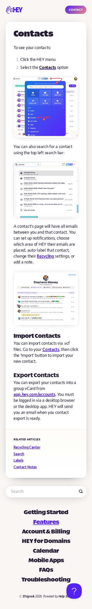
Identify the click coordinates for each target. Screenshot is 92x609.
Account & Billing (46, 532)
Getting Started (46, 512)
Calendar (46, 551)
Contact (76, 9)
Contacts (50, 349)
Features (46, 522)
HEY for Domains (46, 541)
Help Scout (66, 596)
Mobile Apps (46, 560)
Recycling (45, 256)
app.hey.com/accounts (34, 394)
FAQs (46, 570)
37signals (28, 596)
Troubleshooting (46, 580)
